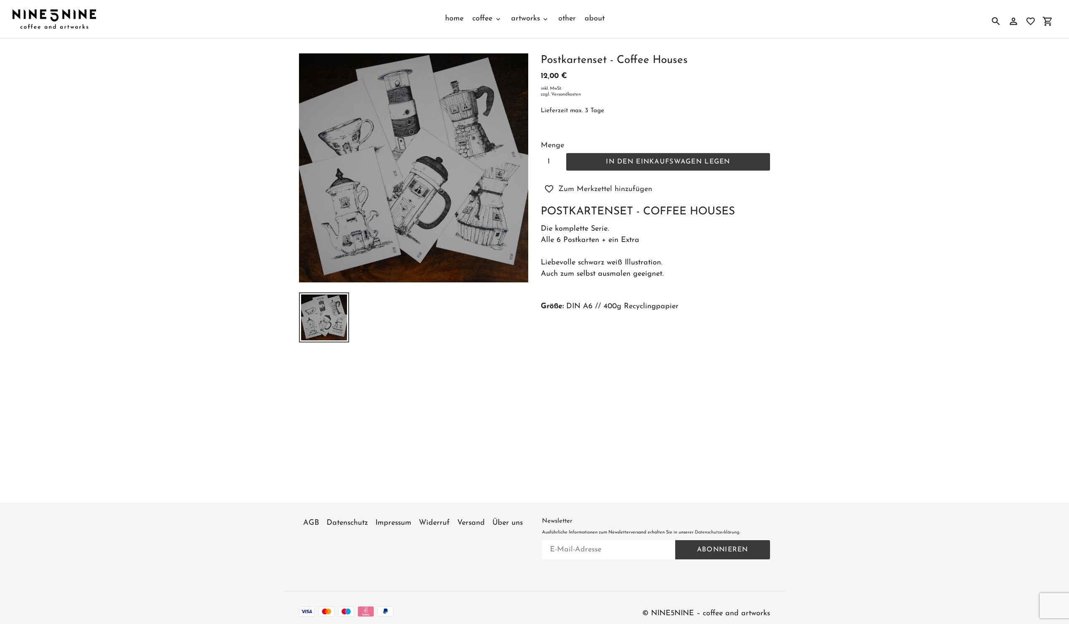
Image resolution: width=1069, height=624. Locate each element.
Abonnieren (722, 549)
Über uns (507, 523)
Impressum (393, 523)
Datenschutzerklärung (717, 532)
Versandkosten (566, 94)
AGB (311, 523)
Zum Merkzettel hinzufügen (605, 189)
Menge (552, 145)
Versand (471, 523)
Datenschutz (347, 523)
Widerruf (434, 523)
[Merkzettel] (1030, 21)
